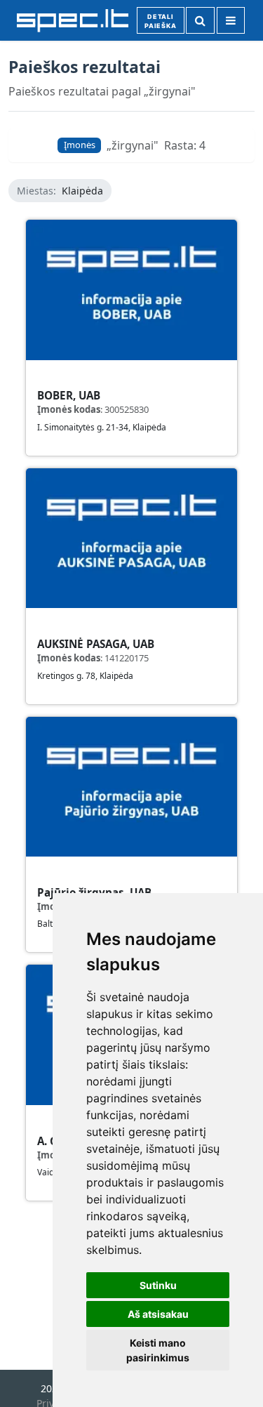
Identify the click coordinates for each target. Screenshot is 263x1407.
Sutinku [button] (158, 1285)
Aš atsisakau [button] (158, 1314)
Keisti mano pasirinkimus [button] (157, 1350)
